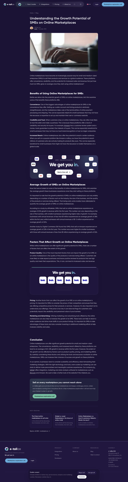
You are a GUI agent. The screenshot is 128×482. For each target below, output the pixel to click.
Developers (58, 458)
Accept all (91, 472)
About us (75, 451)
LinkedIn (110, 462)
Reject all (82, 472)
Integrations (58, 451)
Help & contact (95, 454)
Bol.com (33, 373)
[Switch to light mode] (80, 4)
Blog (37, 13)
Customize (82, 476)
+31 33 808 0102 (113, 460)
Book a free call (63, 172)
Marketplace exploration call (44, 396)
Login (32, 460)
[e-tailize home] (9, 4)
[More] (74, 4)
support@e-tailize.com (115, 458)
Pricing (57, 454)
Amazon (67, 125)
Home (31, 13)
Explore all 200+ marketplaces (40, 431)
